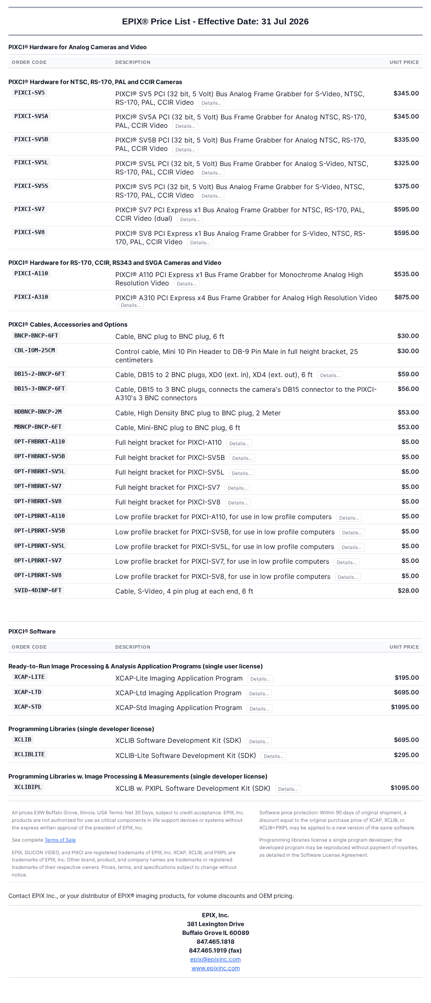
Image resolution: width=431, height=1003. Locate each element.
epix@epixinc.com (215, 959)
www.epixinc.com (216, 967)
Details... (211, 103)
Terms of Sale (60, 840)
